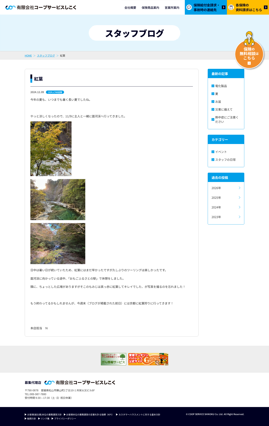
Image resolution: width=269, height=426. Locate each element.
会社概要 (130, 7)
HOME (28, 55)
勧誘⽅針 (31, 418)
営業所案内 (172, 7)
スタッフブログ (46, 55)
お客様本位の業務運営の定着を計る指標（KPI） (90, 414)
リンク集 (45, 418)
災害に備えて (224, 109)
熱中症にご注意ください (227, 119)
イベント (221, 151)
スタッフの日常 (55, 92)
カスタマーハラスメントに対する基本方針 (139, 414)
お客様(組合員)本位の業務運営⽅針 (44, 414)
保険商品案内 (150, 7)
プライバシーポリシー (65, 418)
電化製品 (221, 86)
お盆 (218, 101)
